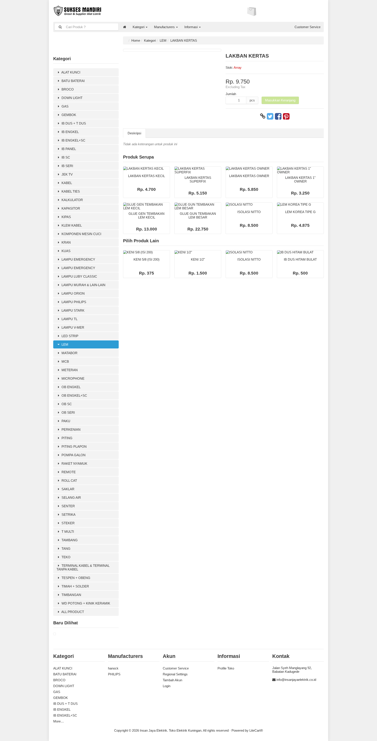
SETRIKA (68, 514)
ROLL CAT (69, 480)
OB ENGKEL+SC (74, 395)
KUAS (65, 251)
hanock (113, 668)
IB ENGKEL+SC (73, 140)
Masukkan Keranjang (280, 100)
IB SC (65, 157)
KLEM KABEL (71, 225)
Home (135, 40)
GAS (65, 106)
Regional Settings (175, 674)
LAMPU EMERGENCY (78, 259)
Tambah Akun (172, 680)
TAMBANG (69, 540)
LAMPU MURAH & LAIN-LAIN (83, 285)
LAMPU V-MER (72, 327)
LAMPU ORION (73, 293)
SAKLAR (67, 489)
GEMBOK (68, 115)
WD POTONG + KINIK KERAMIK (85, 603)
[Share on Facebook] (278, 116)
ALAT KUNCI (70, 72)
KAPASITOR (70, 208)
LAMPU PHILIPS (73, 302)
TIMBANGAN (71, 595)
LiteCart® (256, 730)
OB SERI (68, 412)
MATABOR (69, 353)
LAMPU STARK (72, 310)
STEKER (68, 523)
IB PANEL (68, 149)
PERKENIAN (71, 429)
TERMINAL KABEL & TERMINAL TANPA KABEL (83, 567)
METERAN (69, 370)
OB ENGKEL (71, 387)
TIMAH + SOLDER (75, 586)
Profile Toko (226, 668)
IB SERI (67, 166)
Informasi (191, 27)
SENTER (68, 506)
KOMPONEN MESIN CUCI (81, 234)
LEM (64, 344)
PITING (66, 438)
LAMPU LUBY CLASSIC (79, 276)
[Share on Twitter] (270, 116)
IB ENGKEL (70, 132)
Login (166, 686)
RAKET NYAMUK (74, 463)
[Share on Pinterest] (286, 116)
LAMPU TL (69, 319)
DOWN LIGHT (71, 98)
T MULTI (67, 531)
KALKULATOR (72, 200)
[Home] (124, 27)
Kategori (139, 27)
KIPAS (66, 217)
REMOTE (68, 472)
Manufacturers (165, 27)
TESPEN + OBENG (75, 578)
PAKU (65, 421)
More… (58, 721)
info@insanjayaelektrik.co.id (296, 679)
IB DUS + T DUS (73, 123)
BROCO (67, 89)
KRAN (66, 242)
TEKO (65, 557)
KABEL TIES (70, 191)
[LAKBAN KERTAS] (54, 634)
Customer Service (307, 27)
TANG (65, 548)
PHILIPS (114, 674)
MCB (65, 361)
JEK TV (67, 174)
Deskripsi (134, 133)
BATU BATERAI (73, 81)
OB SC (66, 404)
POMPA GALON (73, 455)
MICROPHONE (72, 378)
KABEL (66, 183)
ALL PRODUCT (72, 612)
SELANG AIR (71, 497)
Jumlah (231, 94)
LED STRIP (69, 336)
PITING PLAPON (74, 446)
